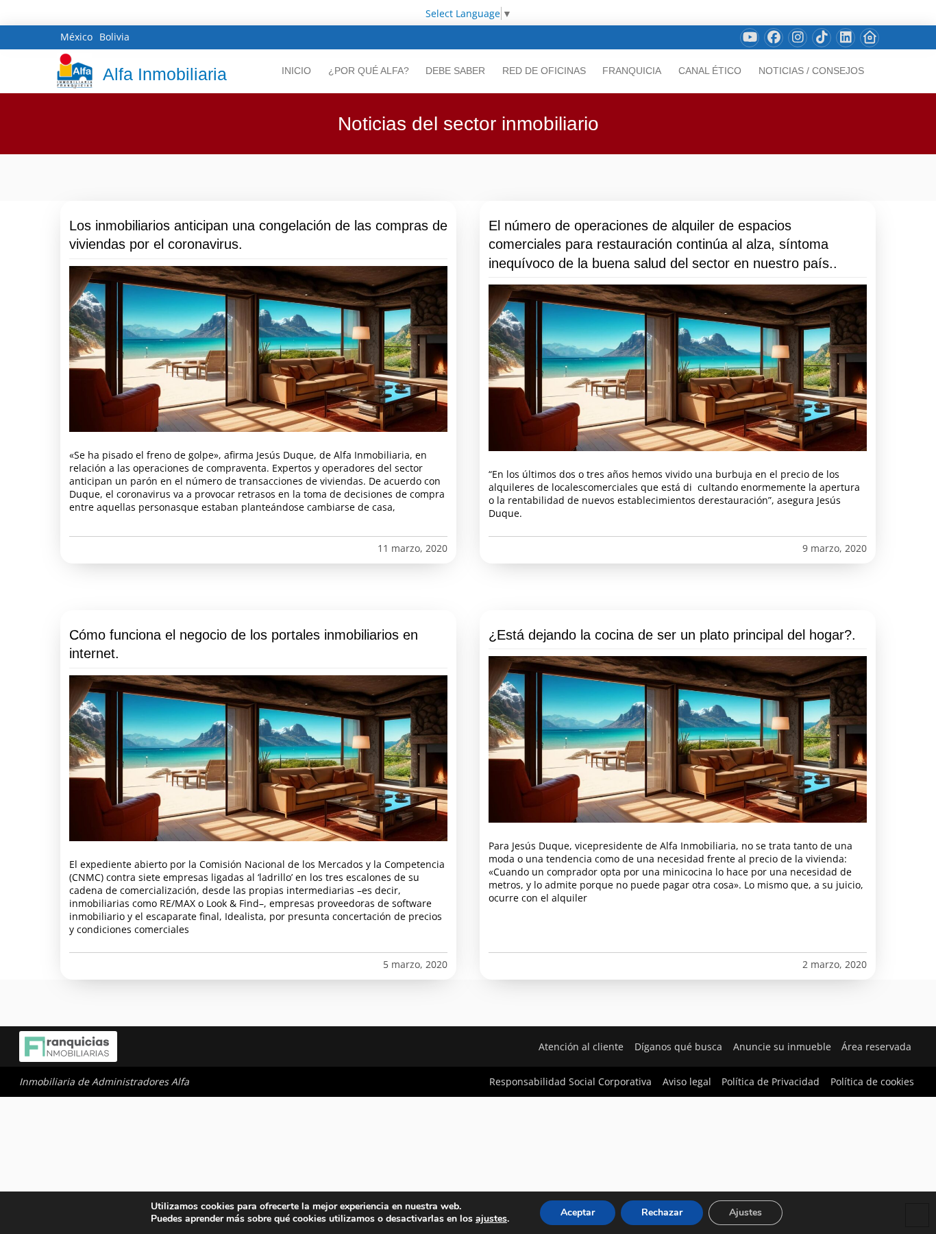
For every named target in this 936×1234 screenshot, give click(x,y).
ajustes (491, 1219)
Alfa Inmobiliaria (165, 74)
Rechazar (661, 1212)
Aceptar (578, 1212)
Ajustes (745, 1212)
